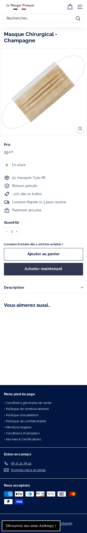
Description (14, 287)
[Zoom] (80, 128)
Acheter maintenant (43, 269)
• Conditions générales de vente (28, 403)
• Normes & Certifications (22, 439)
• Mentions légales (17, 427)
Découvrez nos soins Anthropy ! (31, 526)
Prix (7, 145)
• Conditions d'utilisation (22, 433)
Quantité (11, 222)
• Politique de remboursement (26, 409)
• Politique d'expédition (21, 415)
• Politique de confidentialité (25, 421)
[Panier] (69, 7)
